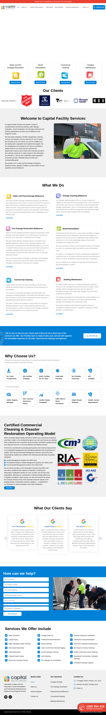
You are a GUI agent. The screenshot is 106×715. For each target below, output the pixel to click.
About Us (24, 7)
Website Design (84, 712)
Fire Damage (49, 7)
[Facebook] (5, 697)
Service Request (36, 691)
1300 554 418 (95, 706)
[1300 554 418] (82, 708)
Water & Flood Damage (36, 7)
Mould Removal (59, 7)
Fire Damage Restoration (59, 687)
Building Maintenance (58, 701)
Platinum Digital (98, 712)
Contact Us (85, 7)
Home (18, 7)
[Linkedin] (10, 697)
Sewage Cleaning (56, 682)
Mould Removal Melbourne (59, 691)
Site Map (28, 712)
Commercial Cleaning (58, 696)
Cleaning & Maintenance (72, 7)
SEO (90, 712)
